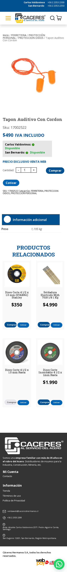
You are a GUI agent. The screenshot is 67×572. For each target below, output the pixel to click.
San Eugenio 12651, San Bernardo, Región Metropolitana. (30, 538)
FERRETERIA (18, 35)
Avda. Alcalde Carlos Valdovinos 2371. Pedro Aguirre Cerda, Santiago (31, 528)
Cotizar (11, 183)
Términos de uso (12, 495)
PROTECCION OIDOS (30, 37)
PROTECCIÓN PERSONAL (24, 193)
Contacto (7, 476)
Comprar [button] (11, 324)
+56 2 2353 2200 (56, 2)
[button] (59, 564)
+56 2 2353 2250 (56, 5)
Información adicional (30, 220)
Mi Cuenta (10, 472)
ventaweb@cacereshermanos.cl (23, 511)
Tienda (6, 490)
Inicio (6, 35)
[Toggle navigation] (8, 18)
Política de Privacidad (14, 500)
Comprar (55, 171)
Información (12, 485)
